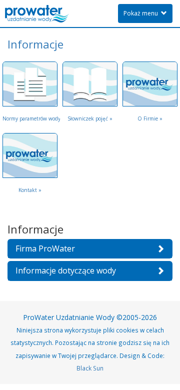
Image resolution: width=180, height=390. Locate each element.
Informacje (36, 44)
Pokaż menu (142, 13)
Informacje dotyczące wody (66, 270)
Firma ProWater (45, 248)
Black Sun (90, 368)
